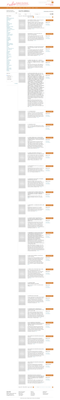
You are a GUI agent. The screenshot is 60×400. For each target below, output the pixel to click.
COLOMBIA (8, 33)
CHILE (7, 31)
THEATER (8, 66)
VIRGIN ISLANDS (9, 69)
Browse (14, 7)
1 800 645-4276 (11, 394)
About (24, 7)
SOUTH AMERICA (9, 65)
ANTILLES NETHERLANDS (10, 18)
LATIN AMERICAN (9, 49)
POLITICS (8, 61)
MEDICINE (8, 52)
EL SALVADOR (8, 38)
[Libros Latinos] (18, 3)
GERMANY (8, 45)
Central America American (10, 29)
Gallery (33, 7)
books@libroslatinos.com (10, 395)
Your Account (48, 0)
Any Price (9, 75)
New (17, 7)
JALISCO (8, 47)
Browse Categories (21, 392)
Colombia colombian (10, 34)
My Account (44, 392)
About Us (32, 391)
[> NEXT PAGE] (52, 17)
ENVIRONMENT (9, 39)
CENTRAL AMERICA (9, 28)
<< (34, 387)
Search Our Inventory (22, 391)
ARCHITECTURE (9, 19)
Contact (36, 7)
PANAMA (8, 57)
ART (7, 21)
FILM (7, 41)
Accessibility (32, 395)
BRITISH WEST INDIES (10, 26)
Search (11, 7)
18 (46, 387)
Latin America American (10, 48)
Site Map (33, 398)
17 (45, 387)
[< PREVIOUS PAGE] (33, 17)
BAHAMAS (8, 22)
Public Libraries (28, 7)
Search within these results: (11, 11)
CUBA (7, 36)
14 (40, 387)
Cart (52, 0)
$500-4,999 (9, 79)
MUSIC (8, 55)
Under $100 (10, 76)
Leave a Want (21, 395)
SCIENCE (8, 64)
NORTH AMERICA (9, 56)
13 (39, 387)
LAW (7, 50)
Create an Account (45, 393)
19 (48, 387)
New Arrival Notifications (49, 11)
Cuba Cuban (8, 37)
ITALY (7, 46)
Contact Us (32, 392)
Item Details (47, 37)
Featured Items (21, 394)
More (33, 28)
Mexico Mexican (9, 54)
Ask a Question (48, 38)
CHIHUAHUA (8, 30)
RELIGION (8, 63)
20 (49, 387)
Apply (15, 83)
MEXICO (8, 53)
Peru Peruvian (9, 59)
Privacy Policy (33, 394)
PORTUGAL (8, 62)
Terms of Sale (33, 393)
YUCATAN (8, 70)
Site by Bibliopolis (37, 398)
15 (42, 387)
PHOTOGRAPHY (9, 60)
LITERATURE (8, 51)
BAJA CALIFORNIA (9, 23)
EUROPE (8, 40)
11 (36, 387)
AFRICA (8, 17)
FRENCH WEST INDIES (10, 44)
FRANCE (8, 42)
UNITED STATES (9, 68)
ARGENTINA (8, 20)
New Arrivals (20, 393)
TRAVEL (8, 67)
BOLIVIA (8, 25)
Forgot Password (45, 394)
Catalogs (20, 7)
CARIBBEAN (8, 27)
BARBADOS (8, 24)
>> (51, 387)
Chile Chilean (8, 32)
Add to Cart (49, 20)
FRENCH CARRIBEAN (10, 43)
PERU (7, 58)
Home (7, 7)
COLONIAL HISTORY (9, 35)
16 (43, 387)
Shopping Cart (45, 391)
